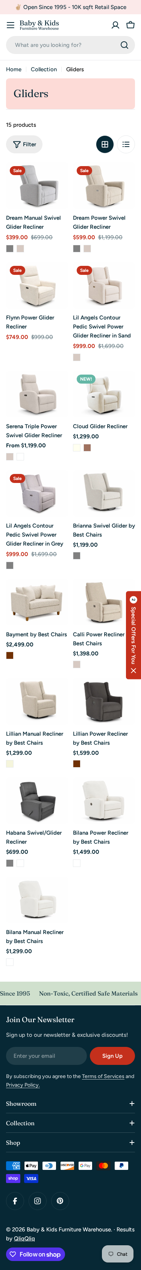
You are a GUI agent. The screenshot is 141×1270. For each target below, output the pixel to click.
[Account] (115, 25)
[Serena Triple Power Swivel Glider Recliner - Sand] (10, 456)
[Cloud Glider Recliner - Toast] (87, 447)
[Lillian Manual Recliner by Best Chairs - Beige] (10, 764)
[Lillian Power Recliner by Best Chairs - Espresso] (76, 764)
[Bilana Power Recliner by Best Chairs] (104, 800)
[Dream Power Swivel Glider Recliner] (104, 185)
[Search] (124, 44)
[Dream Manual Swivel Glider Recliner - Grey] (10, 248)
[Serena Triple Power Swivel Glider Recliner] (37, 394)
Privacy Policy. (23, 1085)
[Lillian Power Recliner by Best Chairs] (104, 701)
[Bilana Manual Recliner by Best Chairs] (37, 900)
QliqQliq (24, 1238)
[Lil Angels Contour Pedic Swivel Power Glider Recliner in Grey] (37, 493)
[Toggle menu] (10, 25)
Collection (44, 69)
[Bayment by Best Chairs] (37, 602)
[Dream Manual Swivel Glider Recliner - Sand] (20, 248)
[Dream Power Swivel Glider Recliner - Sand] (87, 248)
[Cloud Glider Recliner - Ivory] (76, 447)
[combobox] (70, 45)
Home (13, 69)
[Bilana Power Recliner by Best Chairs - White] (76, 863)
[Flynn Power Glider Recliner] (37, 285)
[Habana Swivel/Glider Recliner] (37, 800)
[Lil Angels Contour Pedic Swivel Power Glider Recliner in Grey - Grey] (10, 565)
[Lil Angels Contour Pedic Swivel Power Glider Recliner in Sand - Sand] (76, 357)
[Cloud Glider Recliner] (104, 394)
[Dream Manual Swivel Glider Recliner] (37, 185)
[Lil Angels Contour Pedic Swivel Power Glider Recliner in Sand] (104, 285)
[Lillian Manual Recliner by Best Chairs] (37, 701)
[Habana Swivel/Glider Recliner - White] (20, 863)
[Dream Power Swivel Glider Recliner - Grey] (76, 248)
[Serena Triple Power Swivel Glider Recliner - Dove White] (20, 456)
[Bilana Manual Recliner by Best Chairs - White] (10, 962)
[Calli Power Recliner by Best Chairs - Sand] (76, 664)
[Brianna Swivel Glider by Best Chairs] (104, 493)
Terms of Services (103, 1076)
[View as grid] (105, 144)
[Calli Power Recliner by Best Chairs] (104, 602)
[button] (133, 635)
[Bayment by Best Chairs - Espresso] (10, 655)
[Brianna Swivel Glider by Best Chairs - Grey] (76, 555)
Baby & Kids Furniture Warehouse (69, 1229)
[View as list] (126, 144)
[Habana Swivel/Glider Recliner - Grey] (10, 863)
